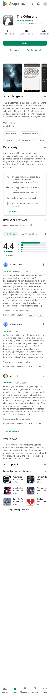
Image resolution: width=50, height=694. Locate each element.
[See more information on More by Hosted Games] (45, 471)
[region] (25, 32)
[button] (32, 34)
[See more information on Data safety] (45, 147)
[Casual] (8, 140)
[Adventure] (10, 134)
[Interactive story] (30, 134)
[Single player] (24, 140)
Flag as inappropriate (16, 509)
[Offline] (40, 140)
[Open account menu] (45, 4)
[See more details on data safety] (12, 211)
